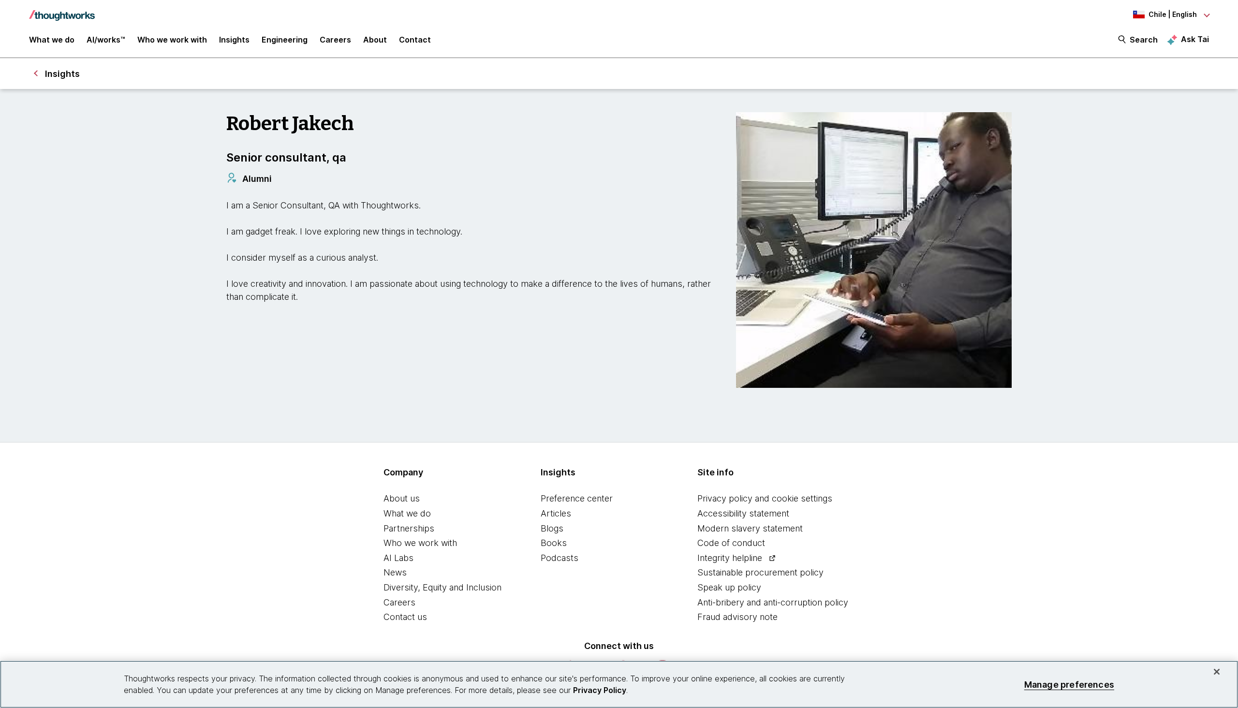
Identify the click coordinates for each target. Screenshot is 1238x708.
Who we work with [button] (172, 39)
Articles (556, 513)
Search (1144, 39)
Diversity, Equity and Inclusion (442, 587)
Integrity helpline (729, 558)
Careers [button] (335, 39)
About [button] (375, 39)
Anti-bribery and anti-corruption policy (772, 602)
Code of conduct (731, 543)
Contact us (405, 617)
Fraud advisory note (737, 617)
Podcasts (559, 558)
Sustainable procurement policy (760, 572)
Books (554, 543)
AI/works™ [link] (106, 39)
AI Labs (398, 558)
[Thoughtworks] (62, 10)
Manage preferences (1069, 684)
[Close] (1216, 671)
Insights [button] (234, 39)
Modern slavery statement (750, 528)
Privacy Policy (599, 690)
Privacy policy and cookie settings (764, 498)
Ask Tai (1195, 39)
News (395, 572)
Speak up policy (729, 587)
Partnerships (408, 528)
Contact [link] (415, 39)
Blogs (552, 528)
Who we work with (420, 543)
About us (401, 498)
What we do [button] (51, 39)
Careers (399, 602)
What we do (407, 513)
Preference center (577, 498)
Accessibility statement (743, 513)
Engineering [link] (285, 39)
